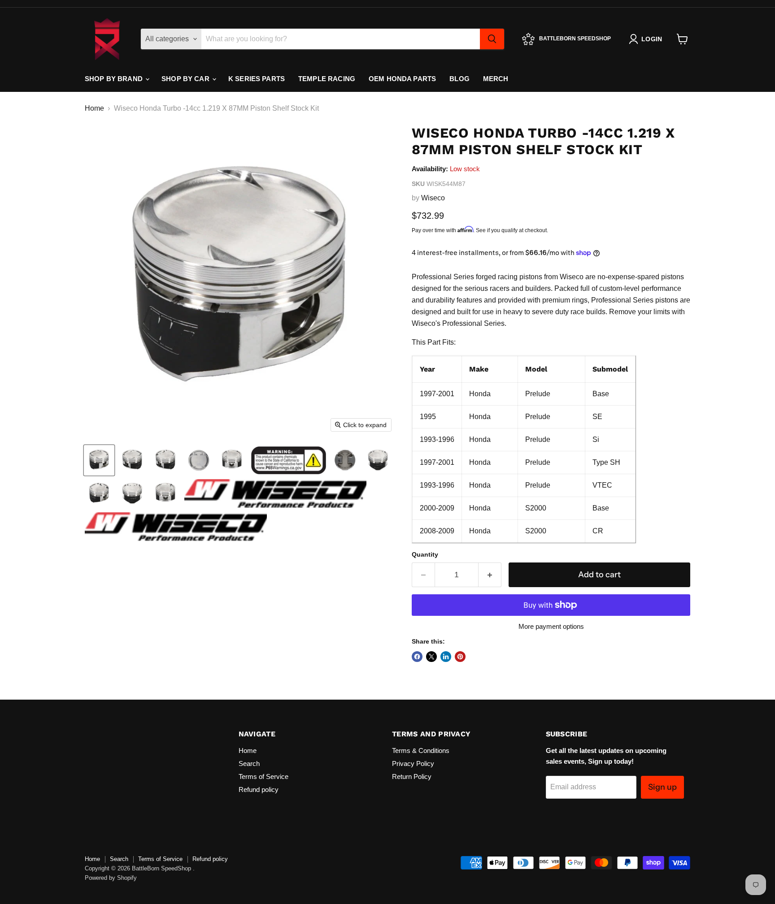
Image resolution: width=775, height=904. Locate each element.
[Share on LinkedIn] (445, 656)
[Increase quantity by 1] (490, 574)
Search (249, 763)
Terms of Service (263, 776)
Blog (459, 78)
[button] (99, 460)
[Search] (492, 39)
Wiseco (433, 198)
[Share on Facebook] (417, 656)
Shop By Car (186, 78)
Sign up (662, 787)
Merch (496, 78)
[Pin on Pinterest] (460, 656)
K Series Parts (256, 78)
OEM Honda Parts (402, 78)
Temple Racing (326, 78)
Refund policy (259, 789)
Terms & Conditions (420, 750)
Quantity (425, 554)
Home (94, 108)
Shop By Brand (114, 78)
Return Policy (411, 776)
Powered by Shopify (111, 877)
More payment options (551, 626)
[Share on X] (431, 656)
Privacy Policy (413, 763)
